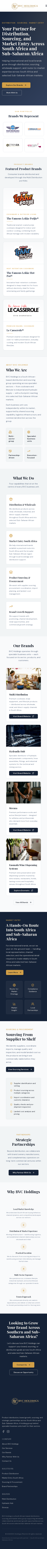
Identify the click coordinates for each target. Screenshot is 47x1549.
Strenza (5, 1507)
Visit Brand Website (22, 716)
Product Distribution (10, 1473)
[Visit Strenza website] (13, 145)
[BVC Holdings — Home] (23, 1401)
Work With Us (12, 93)
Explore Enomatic (22, 890)
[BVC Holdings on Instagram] (8, 1431)
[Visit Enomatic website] (34, 145)
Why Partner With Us (22, 1172)
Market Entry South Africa (12, 1478)
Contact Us (22, 1365)
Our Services (7, 1448)
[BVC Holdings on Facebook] (3, 1431)
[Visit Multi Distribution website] (13, 129)
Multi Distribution (9, 1499)
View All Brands (22, 902)
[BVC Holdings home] (23, 6)
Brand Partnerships (10, 1486)
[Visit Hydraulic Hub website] (34, 129)
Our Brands (6, 1452)
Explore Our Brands (14, 85)
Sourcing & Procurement (12, 1482)
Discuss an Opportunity (23, 1372)
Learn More (13, 972)
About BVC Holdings (10, 1444)
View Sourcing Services (18, 1069)
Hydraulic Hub (7, 1503)
